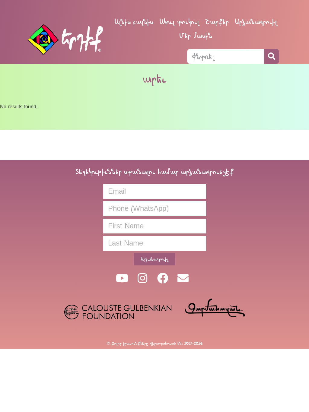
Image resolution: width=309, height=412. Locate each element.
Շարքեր (217, 21)
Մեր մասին (195, 35)
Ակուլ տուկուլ (179, 21)
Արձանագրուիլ (256, 21)
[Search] (271, 56)
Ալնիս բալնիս (133, 21)
